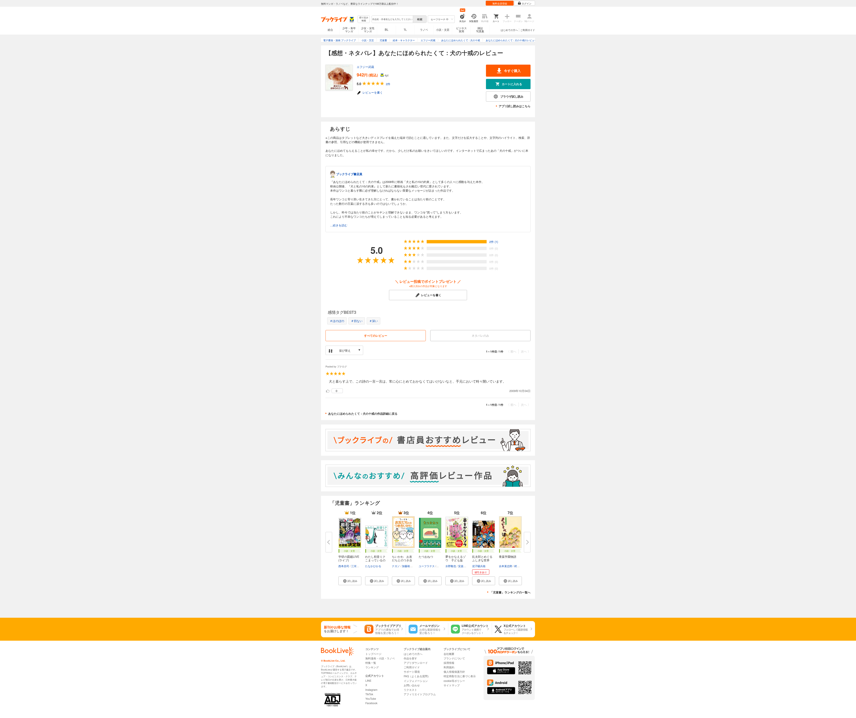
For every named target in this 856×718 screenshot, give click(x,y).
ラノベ (424, 29)
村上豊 (518, 566)
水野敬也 (450, 566)
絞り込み (363, 19)
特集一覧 (370, 663)
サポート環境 (412, 671)
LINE (368, 680)
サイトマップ (452, 685)
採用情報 (449, 663)
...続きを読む (338, 225)
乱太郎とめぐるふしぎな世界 (482, 558)
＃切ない (356, 321)
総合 (330, 29)
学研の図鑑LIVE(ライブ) (348, 558)
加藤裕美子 (408, 566)
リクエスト (410, 689)
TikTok (369, 694)
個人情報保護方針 (454, 671)
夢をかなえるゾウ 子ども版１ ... (455, 560)
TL (405, 29)
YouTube (370, 698)
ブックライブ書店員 (349, 174)
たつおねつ (426, 556)
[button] (349, 580)
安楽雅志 (463, 566)
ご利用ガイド (527, 30)
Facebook (371, 703)
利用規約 (449, 667)
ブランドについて (454, 658)
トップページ (373, 654)
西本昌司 (343, 566)
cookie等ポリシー (454, 681)
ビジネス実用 (461, 29)
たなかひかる (373, 566)
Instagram (371, 689)
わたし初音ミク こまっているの (375, 558)
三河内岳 (356, 566)
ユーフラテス (427, 566)
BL (386, 29)
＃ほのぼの (337, 321)
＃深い (373, 321)
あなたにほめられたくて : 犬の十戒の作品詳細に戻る (362, 413)
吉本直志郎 (505, 566)
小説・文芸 (442, 29)
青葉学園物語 (507, 556)
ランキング (372, 667)
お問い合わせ (412, 685)
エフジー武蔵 (365, 67)
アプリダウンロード (416, 663)
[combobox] (392, 19)
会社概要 (449, 654)
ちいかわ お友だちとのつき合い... (402, 560)
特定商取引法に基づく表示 (460, 676)
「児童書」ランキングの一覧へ (510, 592)
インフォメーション (416, 681)
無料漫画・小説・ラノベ (380, 658)
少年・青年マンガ (349, 29)
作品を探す (410, 658)
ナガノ (396, 566)
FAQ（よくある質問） (417, 676)
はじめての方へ (509, 30)
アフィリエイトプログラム (420, 694)
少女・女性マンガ (367, 29)
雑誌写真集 (480, 29)
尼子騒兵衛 (479, 566)
